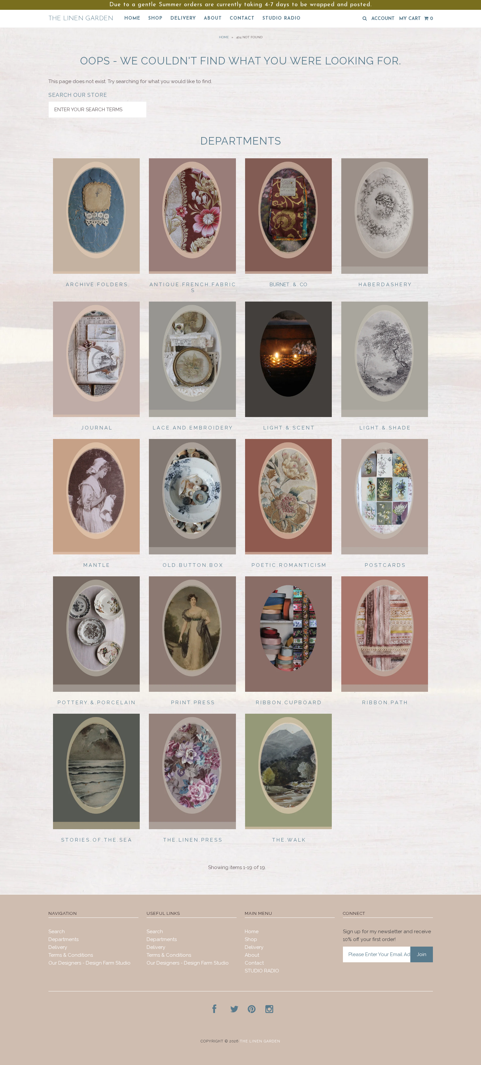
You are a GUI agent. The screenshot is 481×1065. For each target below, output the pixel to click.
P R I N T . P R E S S (192, 703)
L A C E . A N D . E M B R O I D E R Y (192, 428)
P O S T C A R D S (385, 565)
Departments (63, 939)
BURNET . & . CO (288, 285)
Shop (155, 18)
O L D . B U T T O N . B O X (192, 565)
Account (383, 18)
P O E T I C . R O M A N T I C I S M (289, 565)
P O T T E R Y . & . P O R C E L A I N (96, 703)
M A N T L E (96, 565)
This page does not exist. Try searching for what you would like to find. (130, 81)
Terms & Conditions (70, 955)
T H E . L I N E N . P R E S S (192, 840)
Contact (242, 18)
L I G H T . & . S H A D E (385, 428)
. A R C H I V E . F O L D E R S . (96, 285)
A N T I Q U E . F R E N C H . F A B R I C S (192, 287)
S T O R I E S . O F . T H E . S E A (96, 840)
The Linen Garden (80, 18)
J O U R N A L (96, 428)
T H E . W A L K (288, 840)
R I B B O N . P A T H (384, 703)
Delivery (183, 18)
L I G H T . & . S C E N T (288, 428)
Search (56, 931)
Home (132, 18)
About (213, 18)
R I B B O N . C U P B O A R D (288, 703)
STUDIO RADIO (281, 18)
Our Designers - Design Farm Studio (89, 963)
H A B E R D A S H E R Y (385, 285)
